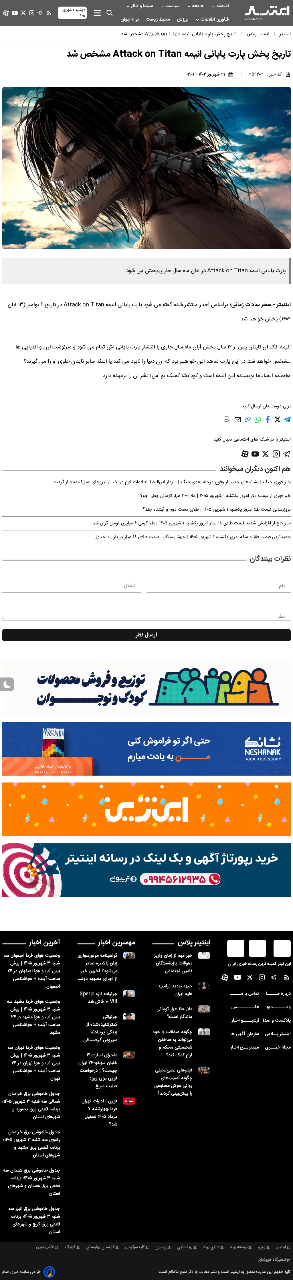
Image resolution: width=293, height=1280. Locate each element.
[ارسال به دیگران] (237, 422)
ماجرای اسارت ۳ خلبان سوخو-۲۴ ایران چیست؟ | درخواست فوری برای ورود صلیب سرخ (97, 1070)
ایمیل (129, 586)
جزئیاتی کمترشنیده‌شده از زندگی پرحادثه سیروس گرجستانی (100, 1028)
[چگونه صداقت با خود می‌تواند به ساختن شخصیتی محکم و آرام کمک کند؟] (204, 1031)
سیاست (173, 6)
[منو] (97, 12)
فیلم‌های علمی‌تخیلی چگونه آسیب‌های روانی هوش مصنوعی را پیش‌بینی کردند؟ (173, 1082)
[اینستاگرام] (31, 12)
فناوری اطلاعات (215, 19)
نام (282, 586)
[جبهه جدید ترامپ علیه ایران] (204, 986)
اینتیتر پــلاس (278, 1034)
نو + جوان (130, 19)
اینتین (281, 1247)
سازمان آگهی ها (244, 1034)
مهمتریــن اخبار (245, 1047)
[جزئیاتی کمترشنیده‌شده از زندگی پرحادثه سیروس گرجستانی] (129, 1016)
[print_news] (226, 420)
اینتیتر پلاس (194, 942)
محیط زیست (158, 19)
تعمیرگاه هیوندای (272, 1260)
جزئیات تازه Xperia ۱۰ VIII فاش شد (98, 998)
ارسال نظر (146, 635)
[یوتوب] (15, 13)
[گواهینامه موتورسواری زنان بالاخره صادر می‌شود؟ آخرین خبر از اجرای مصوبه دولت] (129, 955)
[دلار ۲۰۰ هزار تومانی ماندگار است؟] (204, 1008)
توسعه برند (239, 1247)
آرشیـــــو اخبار (245, 1021)
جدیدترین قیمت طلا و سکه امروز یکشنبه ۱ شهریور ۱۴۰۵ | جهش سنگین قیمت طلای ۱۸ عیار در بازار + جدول (192, 537)
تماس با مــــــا (244, 994)
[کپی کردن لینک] (247, 421)
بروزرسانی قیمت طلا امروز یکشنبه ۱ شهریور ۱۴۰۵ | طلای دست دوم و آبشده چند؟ (217, 510)
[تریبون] (146, 870)
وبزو (262, 1247)
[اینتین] (146, 809)
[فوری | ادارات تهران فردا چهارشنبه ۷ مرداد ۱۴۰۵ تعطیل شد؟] (129, 1101)
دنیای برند (211, 1247)
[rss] (48, 12)
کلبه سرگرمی (135, 1247)
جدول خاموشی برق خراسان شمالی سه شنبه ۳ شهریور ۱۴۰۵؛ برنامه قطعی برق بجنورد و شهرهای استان (31, 1105)
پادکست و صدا (277, 1021)
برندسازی (185, 1247)
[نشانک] (146, 749)
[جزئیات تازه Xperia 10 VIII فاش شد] (129, 993)
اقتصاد (223, 6)
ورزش (183, 19)
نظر (281, 616)
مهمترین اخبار (116, 942)
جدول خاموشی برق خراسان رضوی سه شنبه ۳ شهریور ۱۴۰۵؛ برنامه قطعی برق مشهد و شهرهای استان (31, 1143)
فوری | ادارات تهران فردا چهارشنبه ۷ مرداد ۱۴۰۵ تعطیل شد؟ (99, 1112)
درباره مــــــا (278, 994)
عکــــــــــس (245, 1007)
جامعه (198, 6)
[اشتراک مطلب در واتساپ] (258, 423)
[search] (109, 12)
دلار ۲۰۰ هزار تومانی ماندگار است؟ (174, 1013)
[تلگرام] (40, 12)
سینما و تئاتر (142, 6)
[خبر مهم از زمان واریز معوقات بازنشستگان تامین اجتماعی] (204, 955)
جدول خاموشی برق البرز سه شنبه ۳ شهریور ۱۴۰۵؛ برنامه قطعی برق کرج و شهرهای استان (34, 1220)
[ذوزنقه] (146, 688)
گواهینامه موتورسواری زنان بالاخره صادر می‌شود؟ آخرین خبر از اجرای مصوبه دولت (97, 967)
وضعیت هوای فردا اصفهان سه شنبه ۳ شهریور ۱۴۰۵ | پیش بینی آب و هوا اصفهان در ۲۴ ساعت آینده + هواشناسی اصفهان (31, 971)
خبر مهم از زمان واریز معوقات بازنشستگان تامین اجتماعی (173, 963)
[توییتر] (23, 12)
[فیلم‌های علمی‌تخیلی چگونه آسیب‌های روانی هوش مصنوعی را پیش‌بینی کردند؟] (204, 1070)
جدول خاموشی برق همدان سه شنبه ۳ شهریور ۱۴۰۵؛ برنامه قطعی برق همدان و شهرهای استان (31, 1182)
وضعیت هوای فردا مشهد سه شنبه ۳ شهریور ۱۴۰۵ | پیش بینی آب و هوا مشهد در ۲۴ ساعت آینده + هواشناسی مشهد (33, 1017)
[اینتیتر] (267, 13)
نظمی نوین (45, 1247)
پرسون (160, 1247)
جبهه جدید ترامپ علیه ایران (175, 990)
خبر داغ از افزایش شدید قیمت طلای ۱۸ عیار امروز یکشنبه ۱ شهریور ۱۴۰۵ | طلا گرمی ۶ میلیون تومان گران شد (192, 523)
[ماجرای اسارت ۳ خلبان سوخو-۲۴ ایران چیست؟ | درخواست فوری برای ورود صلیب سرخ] (129, 1055)
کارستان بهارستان (100, 1247)
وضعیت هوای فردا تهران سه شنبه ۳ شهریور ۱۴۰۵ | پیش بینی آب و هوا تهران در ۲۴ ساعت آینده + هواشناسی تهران (33, 1063)
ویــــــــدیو (279, 1007)
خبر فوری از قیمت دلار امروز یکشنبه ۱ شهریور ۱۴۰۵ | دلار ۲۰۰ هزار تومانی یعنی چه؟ (215, 496)
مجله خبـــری (278, 1047)
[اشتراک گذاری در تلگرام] (287, 422)
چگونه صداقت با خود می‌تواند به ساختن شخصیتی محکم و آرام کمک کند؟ (172, 1043)
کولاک (70, 1247)
